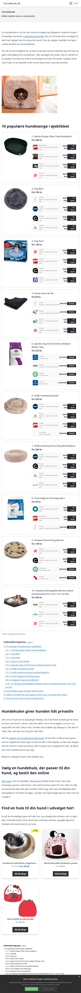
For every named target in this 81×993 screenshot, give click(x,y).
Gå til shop (20, 873)
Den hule (6, 781)
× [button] (79, 976)
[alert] (40, 984)
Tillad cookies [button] (31, 989)
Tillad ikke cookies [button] (48, 989)
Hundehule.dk (11, 3)
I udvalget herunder (33, 36)
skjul (29, 642)
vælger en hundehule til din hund (26, 738)
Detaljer (57, 984)
